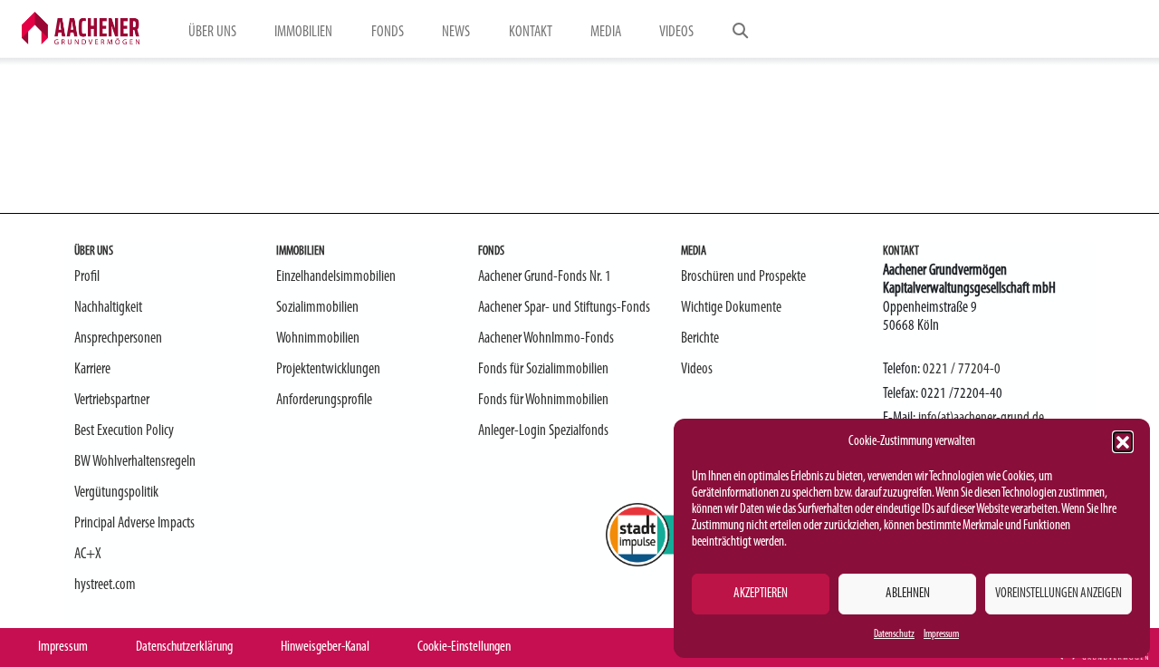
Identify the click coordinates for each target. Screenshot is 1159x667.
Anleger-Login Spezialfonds (543, 431)
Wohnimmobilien (317, 338)
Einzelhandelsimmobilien (336, 277)
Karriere (92, 369)
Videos (697, 369)
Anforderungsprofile (324, 400)
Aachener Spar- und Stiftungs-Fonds (564, 307)
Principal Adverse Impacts (134, 523)
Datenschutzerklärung (184, 647)
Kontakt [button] (530, 32)
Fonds (387, 32)
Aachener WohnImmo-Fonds (546, 338)
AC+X (87, 554)
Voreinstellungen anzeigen (1058, 594)
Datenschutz (894, 634)
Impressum (941, 634)
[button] (1123, 441)
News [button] (456, 32)
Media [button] (605, 32)
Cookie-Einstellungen (464, 647)
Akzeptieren (760, 594)
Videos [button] (676, 32)
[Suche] (740, 32)
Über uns (212, 32)
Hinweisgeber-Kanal (325, 647)
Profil (87, 277)
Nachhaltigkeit (108, 307)
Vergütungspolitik (116, 492)
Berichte (700, 338)
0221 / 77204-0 (962, 369)
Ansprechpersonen (118, 338)
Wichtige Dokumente (731, 307)
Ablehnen (908, 594)
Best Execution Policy (124, 431)
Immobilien (303, 32)
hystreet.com (105, 585)
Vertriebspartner (111, 400)
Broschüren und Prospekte (743, 277)
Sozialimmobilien (317, 307)
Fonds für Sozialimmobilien (543, 369)
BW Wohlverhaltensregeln (135, 461)
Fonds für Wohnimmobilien (543, 400)
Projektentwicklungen (328, 369)
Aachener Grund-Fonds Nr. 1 (544, 277)
